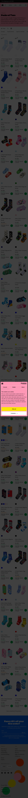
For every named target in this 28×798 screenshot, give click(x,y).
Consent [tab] (5, 387)
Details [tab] (14, 387)
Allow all (14, 409)
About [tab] (23, 387)
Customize (13, 413)
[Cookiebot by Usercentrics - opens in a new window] (21, 383)
